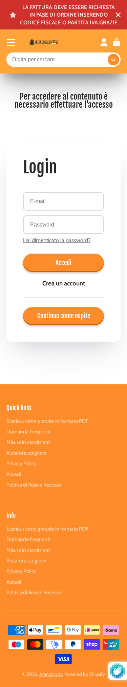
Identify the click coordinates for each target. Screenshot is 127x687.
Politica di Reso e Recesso (33, 484)
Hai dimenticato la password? (56, 240)
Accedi (63, 263)
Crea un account (63, 283)
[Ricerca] (113, 59)
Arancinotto (51, 674)
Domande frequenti (28, 431)
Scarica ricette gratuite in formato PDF (47, 421)
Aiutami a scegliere (26, 453)
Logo (50, 42)
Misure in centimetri (28, 442)
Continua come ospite (63, 316)
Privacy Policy (21, 463)
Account (104, 42)
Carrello (116, 42)
